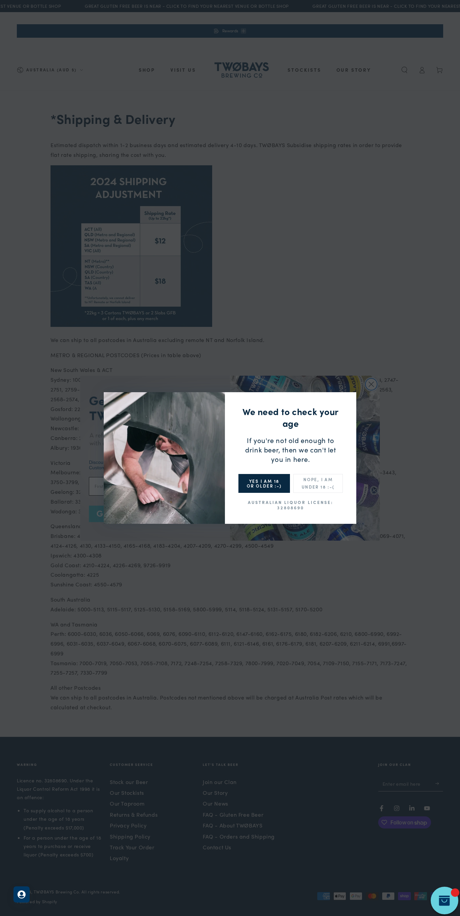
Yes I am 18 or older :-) (264, 483)
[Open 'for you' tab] (21, 894)
